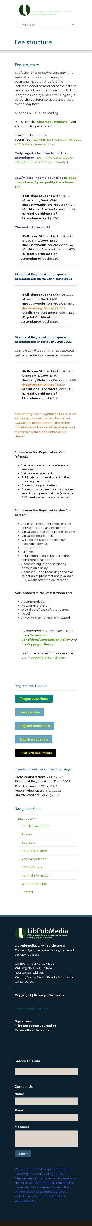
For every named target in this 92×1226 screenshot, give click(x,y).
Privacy (40, 995)
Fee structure (29, 712)
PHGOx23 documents (35, 753)
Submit (23, 1153)
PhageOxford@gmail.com (46, 657)
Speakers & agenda (35, 826)
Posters (26, 834)
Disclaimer (57, 995)
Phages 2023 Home (33, 698)
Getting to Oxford (34, 850)
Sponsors (28, 842)
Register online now (34, 725)
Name (19, 1094)
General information (35, 875)
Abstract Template (52, 121)
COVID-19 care (32, 867)
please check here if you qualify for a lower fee (45, 182)
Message (22, 1127)
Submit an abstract (33, 739)
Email (19, 1110)
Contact (27, 892)
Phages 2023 (27, 819)
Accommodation (33, 859)
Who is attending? (34, 883)
